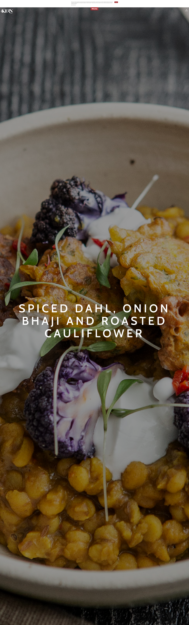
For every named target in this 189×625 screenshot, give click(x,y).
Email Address (79, 322)
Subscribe (128, 329)
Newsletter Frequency (77, 324)
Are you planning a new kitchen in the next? (73, 327)
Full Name (79, 320)
